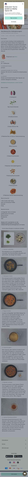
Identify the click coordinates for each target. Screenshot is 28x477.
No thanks (13, 21)
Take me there (13, 18)
